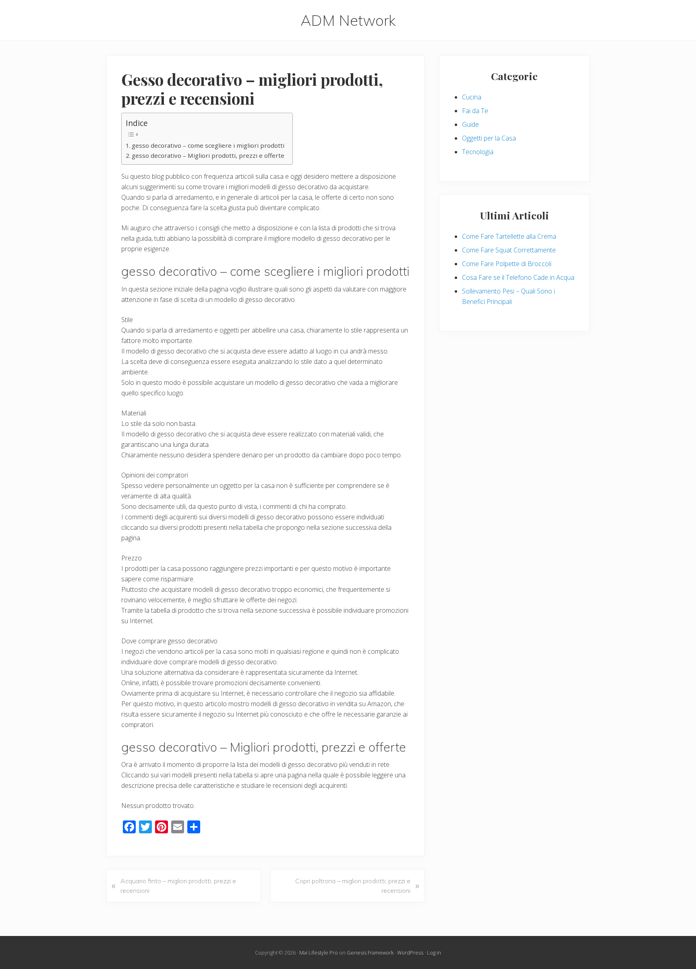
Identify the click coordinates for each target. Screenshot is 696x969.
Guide (470, 124)
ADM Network (348, 20)
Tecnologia (477, 151)
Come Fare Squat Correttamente (509, 250)
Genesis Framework (370, 952)
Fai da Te (475, 110)
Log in (434, 952)
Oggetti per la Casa (489, 138)
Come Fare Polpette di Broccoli (506, 263)
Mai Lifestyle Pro (318, 952)
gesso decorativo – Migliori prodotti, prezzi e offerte (208, 155)
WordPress (410, 952)
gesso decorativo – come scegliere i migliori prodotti (208, 145)
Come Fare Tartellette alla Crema (509, 236)
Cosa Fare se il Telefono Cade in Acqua (518, 277)
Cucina (471, 97)
